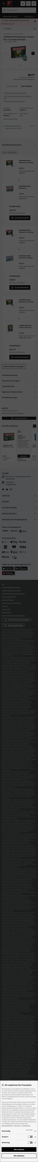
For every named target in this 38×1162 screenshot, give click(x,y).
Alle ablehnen (19, 1156)
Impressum (17, 1125)
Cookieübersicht (25, 1125)
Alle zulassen (19, 1149)
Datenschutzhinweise (7, 1125)
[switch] (30, 1137)
